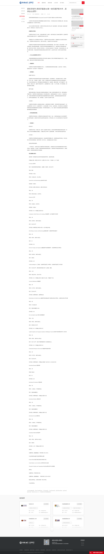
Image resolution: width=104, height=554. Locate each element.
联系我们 (82, 545)
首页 (39, 2)
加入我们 (82, 543)
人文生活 (56, 2)
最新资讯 (44, 2)
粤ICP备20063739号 (41, 552)
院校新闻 (23, 13)
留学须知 (22, 16)
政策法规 (50, 2)
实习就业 (62, 2)
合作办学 (82, 542)
